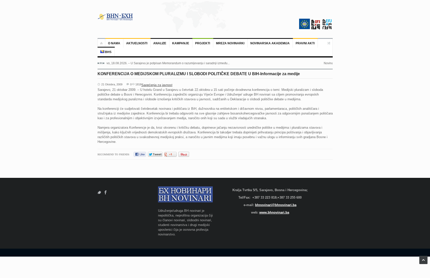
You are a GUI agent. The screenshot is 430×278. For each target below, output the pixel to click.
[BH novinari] (116, 17)
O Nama (114, 43)
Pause (101, 63)
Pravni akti (305, 43)
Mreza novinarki (230, 43)
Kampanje (180, 43)
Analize (159, 43)
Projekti (202, 43)
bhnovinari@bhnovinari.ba (275, 205)
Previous (98, 63)
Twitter (99, 192)
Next (103, 63)
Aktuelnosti (136, 43)
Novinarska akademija (270, 43)
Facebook (106, 192)
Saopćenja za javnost (156, 85)
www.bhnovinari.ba (274, 212)
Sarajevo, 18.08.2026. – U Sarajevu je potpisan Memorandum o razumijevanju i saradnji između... (164, 63)
